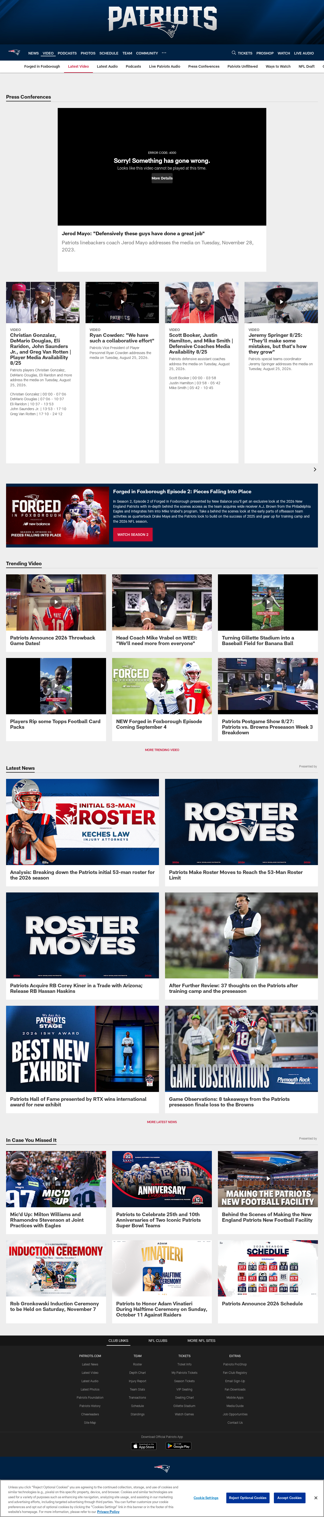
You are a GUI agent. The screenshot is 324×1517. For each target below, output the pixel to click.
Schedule (137, 1406)
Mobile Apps (235, 1397)
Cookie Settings (206, 1498)
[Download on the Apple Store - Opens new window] (143, 1446)
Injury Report (137, 1381)
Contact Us (235, 1422)
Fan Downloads (235, 1389)
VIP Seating (184, 1389)
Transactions (137, 1397)
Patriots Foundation (90, 1397)
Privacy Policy (108, 1512)
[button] (162, 178)
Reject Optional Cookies (248, 1498)
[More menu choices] (164, 53)
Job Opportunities (235, 1414)
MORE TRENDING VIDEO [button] (162, 750)
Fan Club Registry (235, 1372)
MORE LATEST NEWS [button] (162, 1122)
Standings (138, 1414)
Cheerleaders (90, 1414)
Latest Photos (90, 1389)
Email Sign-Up (235, 1381)
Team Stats (137, 1389)
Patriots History (89, 1406)
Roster (137, 1364)
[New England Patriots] (162, 1469)
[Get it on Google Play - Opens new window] (178, 1448)
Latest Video (90, 1372)
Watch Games (184, 1414)
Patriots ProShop (235, 1364)
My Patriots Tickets (184, 1372)
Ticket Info (184, 1364)
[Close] (315, 1498)
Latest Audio (90, 1381)
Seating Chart (184, 1397)
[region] (162, 1498)
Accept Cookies (289, 1498)
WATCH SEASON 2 (132, 534)
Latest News (90, 1364)
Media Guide (235, 1406)
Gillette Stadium (184, 1406)
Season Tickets (184, 1381)
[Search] (234, 52)
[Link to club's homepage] (14, 52)
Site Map (90, 1422)
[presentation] (316, 470)
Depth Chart (137, 1372)
